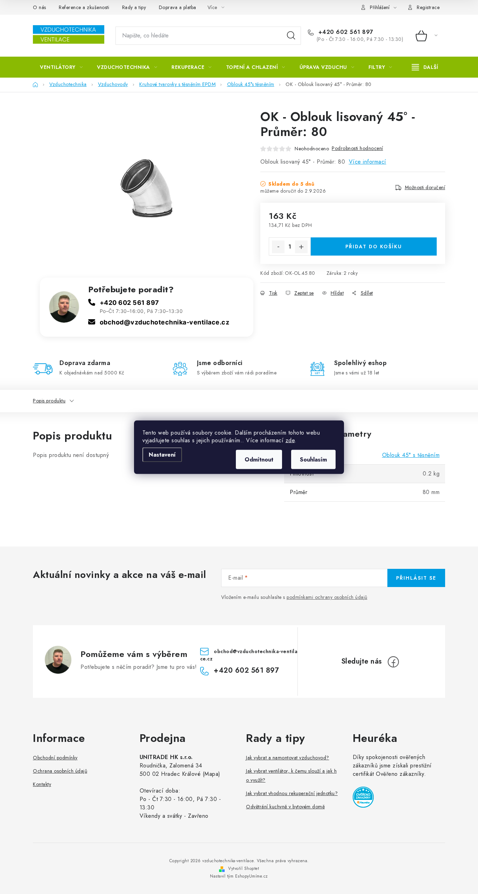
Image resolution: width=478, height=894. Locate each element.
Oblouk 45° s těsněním (411, 455)
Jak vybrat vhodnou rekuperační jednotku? (292, 793)
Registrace (428, 7)
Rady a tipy (134, 7)
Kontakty (42, 784)
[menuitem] (61, 67)
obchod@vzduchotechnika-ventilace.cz (165, 322)
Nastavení (162, 454)
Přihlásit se (416, 577)
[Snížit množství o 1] (278, 247)
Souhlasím (313, 459)
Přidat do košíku (373, 246)
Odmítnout (259, 459)
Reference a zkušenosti (84, 7)
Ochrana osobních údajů (60, 770)
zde (290, 440)
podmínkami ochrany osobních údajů (327, 597)
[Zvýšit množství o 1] (301, 247)
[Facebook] (393, 661)
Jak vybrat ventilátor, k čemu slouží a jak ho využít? (291, 775)
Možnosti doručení (425, 187)
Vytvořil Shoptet (243, 868)
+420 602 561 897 (344, 32)
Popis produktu (49, 400)
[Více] (425, 67)
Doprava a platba (177, 7)
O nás (39, 7)
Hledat (291, 36)
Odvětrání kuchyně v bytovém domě (285, 806)
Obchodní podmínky (55, 757)
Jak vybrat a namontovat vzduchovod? (287, 757)
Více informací (367, 162)
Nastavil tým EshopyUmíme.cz (239, 876)
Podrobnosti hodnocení (357, 148)
